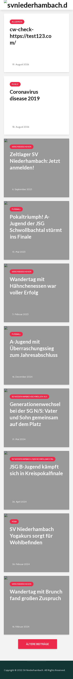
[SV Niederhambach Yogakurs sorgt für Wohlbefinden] (36, 542)
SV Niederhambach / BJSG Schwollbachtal (32, 459)
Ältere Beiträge (37, 644)
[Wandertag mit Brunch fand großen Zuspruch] (36, 605)
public (15, 84)
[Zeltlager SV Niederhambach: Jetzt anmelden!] (36, 167)
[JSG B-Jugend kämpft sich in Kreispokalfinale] (36, 480)
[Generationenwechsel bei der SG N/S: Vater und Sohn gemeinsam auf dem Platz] (36, 417)
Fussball (16, 209)
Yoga (14, 521)
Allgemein (17, 21)
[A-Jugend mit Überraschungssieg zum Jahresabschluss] (36, 355)
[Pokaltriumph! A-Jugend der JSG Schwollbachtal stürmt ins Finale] (36, 230)
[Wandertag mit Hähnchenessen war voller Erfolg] (36, 292)
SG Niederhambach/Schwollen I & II (29, 396)
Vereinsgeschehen (21, 146)
